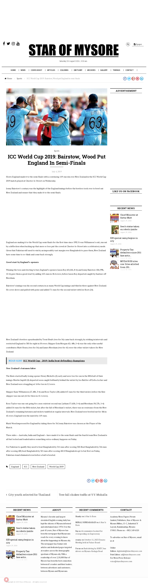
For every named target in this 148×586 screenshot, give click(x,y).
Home (13, 70)
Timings (116, 70)
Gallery (103, 70)
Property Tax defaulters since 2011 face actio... (130, 252)
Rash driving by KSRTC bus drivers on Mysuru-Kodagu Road (90, 550)
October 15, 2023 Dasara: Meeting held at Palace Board (90, 541)
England (15, 466)
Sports (19, 78)
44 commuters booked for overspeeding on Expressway (89, 532)
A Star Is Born (90, 516)
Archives (91, 70)
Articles (51, 70)
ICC (25, 466)
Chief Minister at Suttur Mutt (129, 216)
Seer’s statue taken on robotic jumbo (129, 228)
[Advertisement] (74, 20)
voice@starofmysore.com (121, 561)
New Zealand (38, 466)
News (23, 70)
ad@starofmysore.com (130, 554)
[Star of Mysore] (73, 54)
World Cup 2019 (56, 466)
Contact (129, 70)
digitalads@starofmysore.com (130, 551)
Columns (64, 70)
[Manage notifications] (6, 579)
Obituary (78, 70)
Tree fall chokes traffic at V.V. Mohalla (83, 494)
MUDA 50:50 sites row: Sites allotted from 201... (129, 264)
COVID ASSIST (36, 70)
